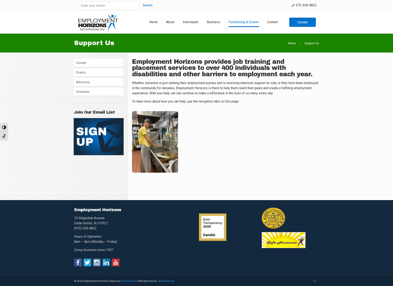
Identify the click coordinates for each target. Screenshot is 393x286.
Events (81, 72)
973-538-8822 (306, 5)
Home (292, 43)
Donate (81, 63)
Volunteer (83, 92)
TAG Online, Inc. (166, 281)
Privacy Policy (128, 281)
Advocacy (83, 82)
